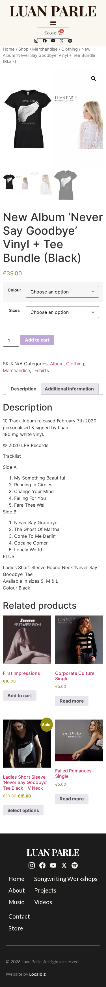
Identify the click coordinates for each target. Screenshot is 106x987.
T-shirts (41, 370)
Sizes (14, 310)
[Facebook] (45, 41)
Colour (14, 290)
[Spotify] (70, 41)
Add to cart (37, 340)
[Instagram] (36, 41)
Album (57, 363)
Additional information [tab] (69, 389)
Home (9, 49)
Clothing (69, 49)
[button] (53, 22)
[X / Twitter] (62, 41)
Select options (23, 810)
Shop (23, 49)
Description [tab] (23, 389)
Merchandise (45, 49)
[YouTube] (53, 41)
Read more (72, 701)
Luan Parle (53, 10)
